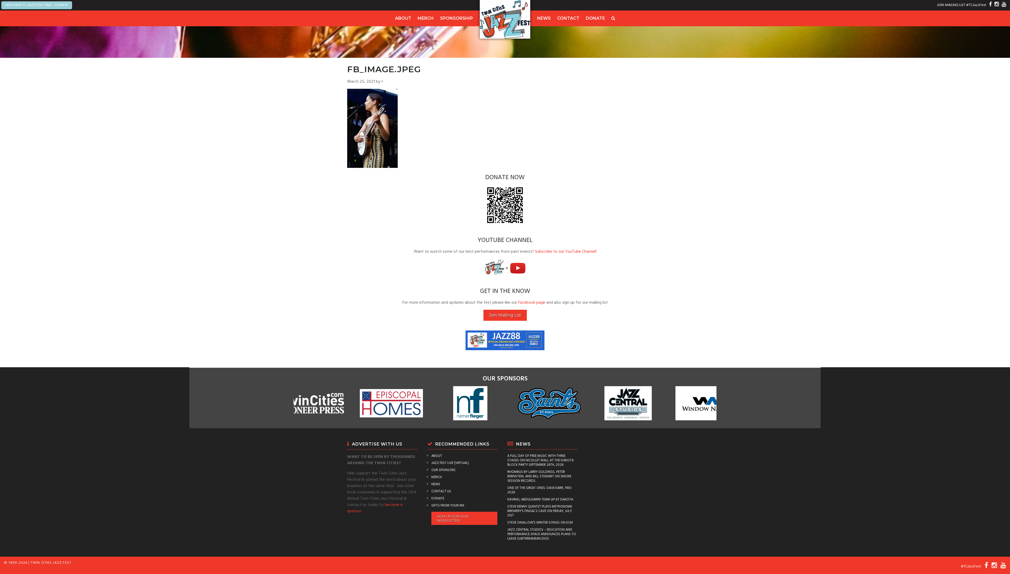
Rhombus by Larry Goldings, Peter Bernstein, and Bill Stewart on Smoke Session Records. (539, 476)
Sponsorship (456, 18)
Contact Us (441, 491)
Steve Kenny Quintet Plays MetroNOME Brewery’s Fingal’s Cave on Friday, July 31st (539, 511)
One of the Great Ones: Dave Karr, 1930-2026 (540, 490)
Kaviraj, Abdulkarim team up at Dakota (540, 499)
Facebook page (531, 302)
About (403, 18)
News (544, 18)
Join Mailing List (505, 315)
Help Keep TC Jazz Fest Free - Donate (36, 5)
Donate (595, 18)
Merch (426, 18)
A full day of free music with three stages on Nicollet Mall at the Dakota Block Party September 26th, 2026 (540, 460)
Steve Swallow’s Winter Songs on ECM (540, 522)
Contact (568, 18)
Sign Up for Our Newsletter (452, 518)
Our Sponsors (443, 470)
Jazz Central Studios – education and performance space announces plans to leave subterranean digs (541, 534)
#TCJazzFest (976, 5)
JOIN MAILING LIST (951, 5)
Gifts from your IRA (447, 505)
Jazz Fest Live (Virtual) (450, 463)
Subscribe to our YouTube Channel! (566, 251)
